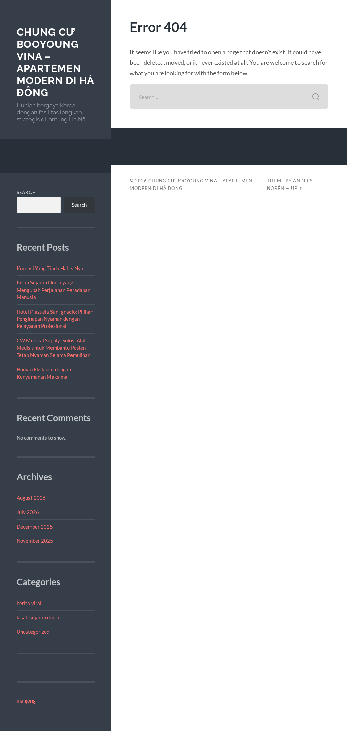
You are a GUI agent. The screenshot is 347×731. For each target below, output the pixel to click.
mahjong (26, 700)
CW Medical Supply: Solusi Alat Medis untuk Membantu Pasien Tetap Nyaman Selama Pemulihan (53, 347)
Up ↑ (297, 188)
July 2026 (28, 512)
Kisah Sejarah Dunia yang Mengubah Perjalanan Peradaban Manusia (53, 289)
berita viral (29, 603)
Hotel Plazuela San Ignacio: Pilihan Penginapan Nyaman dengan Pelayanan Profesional (55, 319)
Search (26, 192)
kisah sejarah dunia (38, 617)
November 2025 (35, 541)
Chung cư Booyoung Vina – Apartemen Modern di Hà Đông (55, 62)
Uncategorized (33, 632)
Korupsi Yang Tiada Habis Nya (50, 268)
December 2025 (35, 526)
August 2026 (31, 498)
